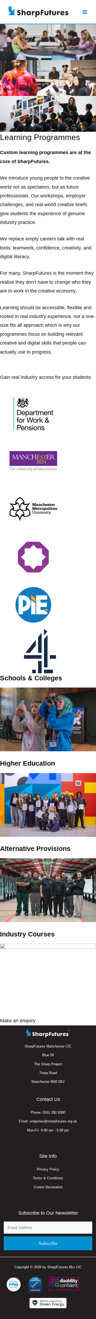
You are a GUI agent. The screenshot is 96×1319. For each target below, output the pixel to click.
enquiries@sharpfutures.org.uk (53, 1121)
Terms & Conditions (48, 1178)
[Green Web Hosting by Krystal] (48, 1303)
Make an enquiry (17, 1020)
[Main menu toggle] (85, 12)
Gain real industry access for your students (45, 377)
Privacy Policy (48, 1169)
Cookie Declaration (48, 1187)
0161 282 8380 (54, 1112)
